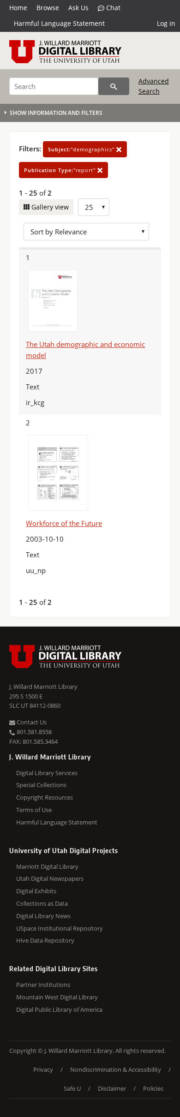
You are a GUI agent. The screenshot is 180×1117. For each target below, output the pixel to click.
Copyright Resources (44, 797)
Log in (166, 23)
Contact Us (31, 722)
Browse (47, 7)
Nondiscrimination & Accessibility (115, 1069)
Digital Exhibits (36, 891)
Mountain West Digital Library (57, 997)
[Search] (113, 86)
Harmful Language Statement (59, 23)
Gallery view (49, 207)
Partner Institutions (43, 984)
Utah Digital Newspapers (50, 878)
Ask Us (78, 7)
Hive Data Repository (45, 940)
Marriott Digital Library (47, 866)
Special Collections (41, 785)
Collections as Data (42, 903)
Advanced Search (153, 86)
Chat (112, 7)
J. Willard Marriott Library (43, 686)
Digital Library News (43, 916)
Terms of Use (34, 810)
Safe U (72, 1088)
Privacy (43, 1069)
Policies (153, 1088)
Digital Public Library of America (59, 1009)
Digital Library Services (47, 773)
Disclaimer (112, 1088)
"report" (60, 170)
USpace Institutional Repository (59, 928)
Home (18, 7)
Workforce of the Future (64, 523)
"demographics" (82, 149)
